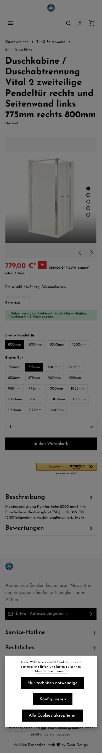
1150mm (14, 410)
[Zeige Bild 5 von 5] (88, 215)
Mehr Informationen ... (51, 671)
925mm (75, 378)
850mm (14, 378)
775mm (34, 367)
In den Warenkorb (51, 444)
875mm (34, 378)
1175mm (35, 410)
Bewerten (12, 303)
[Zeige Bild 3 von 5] (88, 202)
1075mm (37, 399)
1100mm (58, 399)
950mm (14, 389)
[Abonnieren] (91, 614)
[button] (66, 469)
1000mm (57, 345)
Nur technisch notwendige (52, 683)
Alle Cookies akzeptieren (53, 715)
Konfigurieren (52, 699)
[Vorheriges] (80, 252)
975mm (35, 389)
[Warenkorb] (91, 23)
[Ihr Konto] (80, 23)
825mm (75, 367)
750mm (14, 367)
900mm (35, 345)
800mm (14, 345)
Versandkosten (20, 728)
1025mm (78, 389)
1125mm (79, 399)
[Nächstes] (91, 252)
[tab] (49, 506)
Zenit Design (77, 745)
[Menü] (10, 23)
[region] (51, 197)
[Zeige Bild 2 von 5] (88, 195)
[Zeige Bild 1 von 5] (88, 189)
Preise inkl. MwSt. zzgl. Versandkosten (35, 287)
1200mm (79, 345)
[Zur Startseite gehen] (51, 8)
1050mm (15, 399)
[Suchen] (68, 23)
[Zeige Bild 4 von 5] (88, 208)
